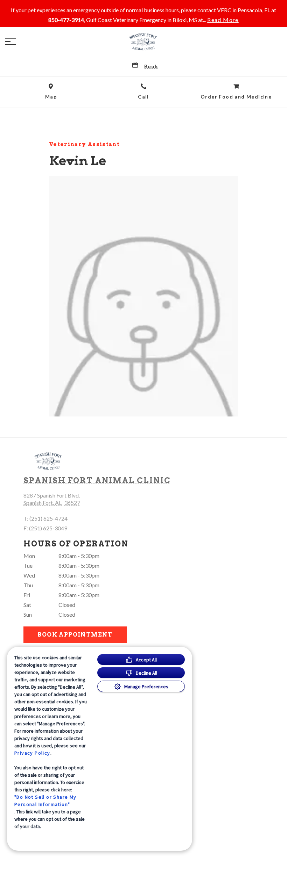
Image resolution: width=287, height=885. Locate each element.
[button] (10, 41)
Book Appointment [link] (74, 634)
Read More (223, 20)
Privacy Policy (32, 753)
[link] (143, 41)
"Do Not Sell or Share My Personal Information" (45, 800)
